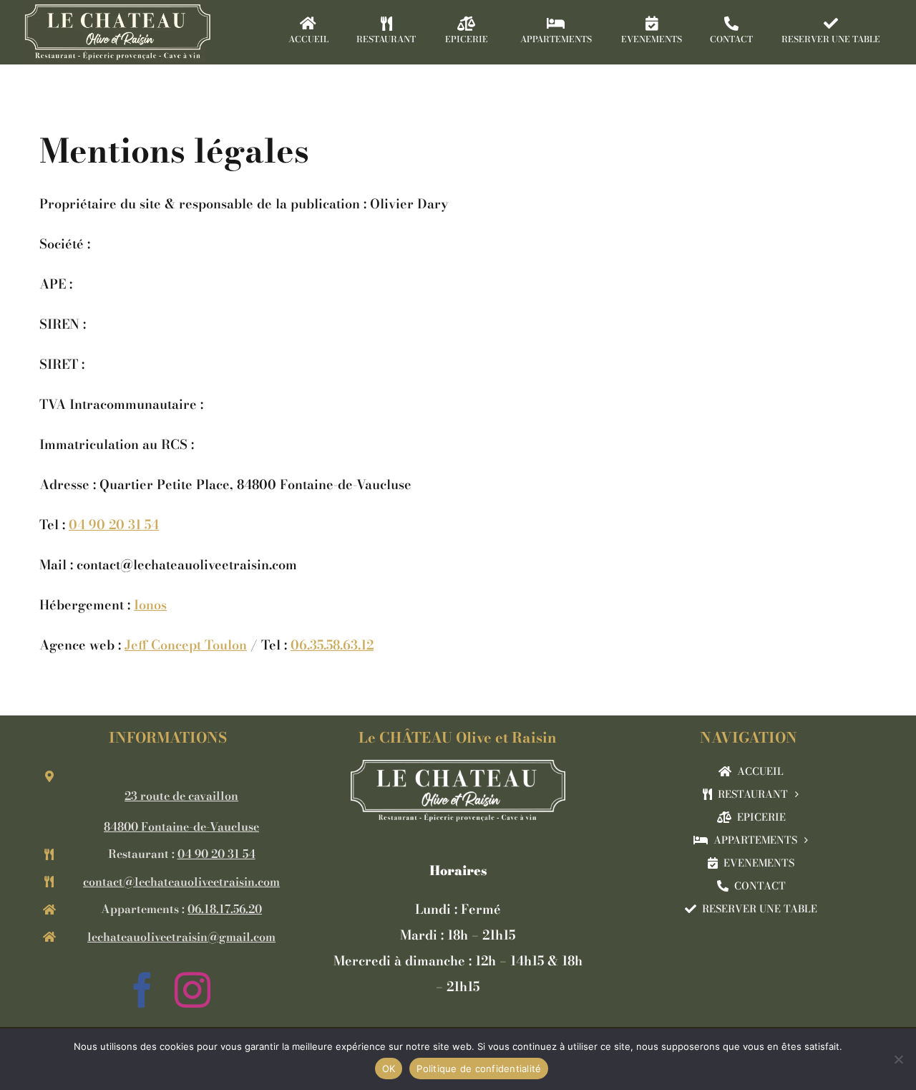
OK (389, 1068)
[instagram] (192, 990)
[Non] (898, 1059)
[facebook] (142, 990)
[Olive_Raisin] (458, 766)
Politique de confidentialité (478, 1068)
